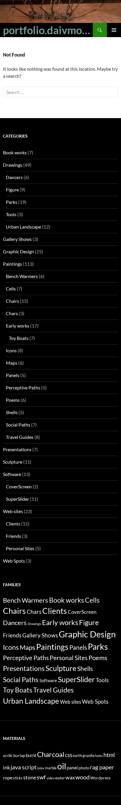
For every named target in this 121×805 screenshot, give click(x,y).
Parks (11, 202)
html (109, 754)
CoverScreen (19, 486)
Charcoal (50, 754)
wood (82, 777)
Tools (11, 214)
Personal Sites (20, 548)
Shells (12, 412)
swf (41, 777)
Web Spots (14, 560)
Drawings (12, 165)
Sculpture (12, 462)
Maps (11, 363)
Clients (13, 523)
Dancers (14, 177)
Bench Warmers (22, 276)
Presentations (17, 449)
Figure (12, 189)
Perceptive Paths (23, 387)
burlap (19, 755)
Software (12, 474)
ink (6, 767)
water (60, 778)
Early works (17, 325)
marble (51, 768)
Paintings (12, 264)
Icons (11, 350)
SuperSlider (17, 499)
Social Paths (18, 424)
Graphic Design (18, 251)
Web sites (13, 511)
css (68, 754)
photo (83, 767)
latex (40, 768)
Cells (11, 288)
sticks (18, 778)
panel (72, 767)
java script (23, 767)
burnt (31, 755)
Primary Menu (114, 30)
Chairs (12, 301)
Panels (12, 375)
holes (99, 756)
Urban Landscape (23, 226)
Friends (13, 536)
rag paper (102, 767)
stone (29, 777)
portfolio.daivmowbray (48, 30)
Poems (13, 400)
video (50, 778)
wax (70, 777)
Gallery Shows (17, 239)
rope (7, 777)
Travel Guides (19, 437)
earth (77, 755)
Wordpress (100, 777)
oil (61, 766)
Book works (15, 152)
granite (89, 755)
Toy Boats (18, 338)
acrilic (8, 755)
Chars (12, 313)
